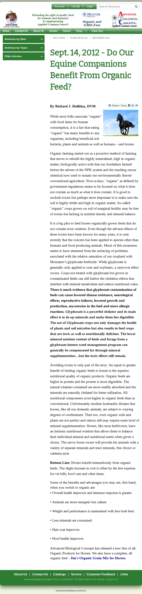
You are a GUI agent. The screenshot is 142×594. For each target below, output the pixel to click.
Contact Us (21, 31)
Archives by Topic (16, 47)
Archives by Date (15, 39)
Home (6, 31)
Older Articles (78, 38)
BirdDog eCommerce (76, 591)
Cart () (75, 6)
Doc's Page (59, 38)
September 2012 (100, 38)
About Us (38, 31)
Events (53, 31)
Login (90, 6)
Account (59, 6)
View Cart (97, 31)
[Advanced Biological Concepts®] (71, 19)
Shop (79, 31)
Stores (66, 31)
